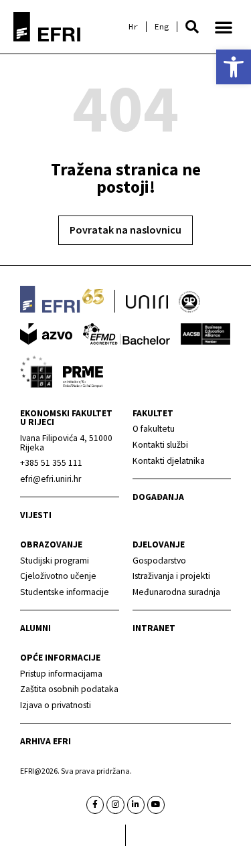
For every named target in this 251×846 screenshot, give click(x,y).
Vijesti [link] (36, 515)
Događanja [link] (158, 497)
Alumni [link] (35, 628)
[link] (233, 67)
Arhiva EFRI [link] (45, 741)
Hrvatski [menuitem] (133, 26)
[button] (192, 26)
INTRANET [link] (154, 628)
